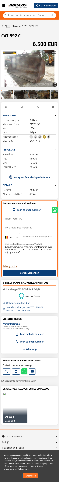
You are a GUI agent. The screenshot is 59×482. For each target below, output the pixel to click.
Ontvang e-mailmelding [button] (18, 302)
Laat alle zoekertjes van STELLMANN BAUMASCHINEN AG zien (24, 309)
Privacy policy (10, 266)
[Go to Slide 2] (20, 94)
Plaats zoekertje (47, 5)
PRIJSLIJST (9, 150)
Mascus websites (15, 436)
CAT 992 (34, 26)
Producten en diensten (13, 448)
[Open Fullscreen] (55, 84)
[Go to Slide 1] (7, 94)
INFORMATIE (9, 115)
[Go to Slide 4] (44, 94)
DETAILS (7, 185)
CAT (25, 26)
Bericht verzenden (29, 272)
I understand (30, 476)
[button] (29, 68)
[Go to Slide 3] (32, 94)
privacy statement (11, 469)
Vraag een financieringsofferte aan (32, 177)
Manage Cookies (27, 466)
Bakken (17, 26)
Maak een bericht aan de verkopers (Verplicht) (23, 244)
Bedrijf (5, 442)
